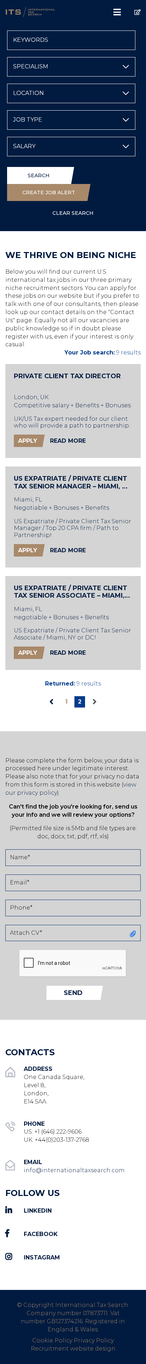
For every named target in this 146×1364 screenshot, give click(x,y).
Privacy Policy (94, 1340)
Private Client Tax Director (67, 376)
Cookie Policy (52, 1340)
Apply (27, 440)
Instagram (42, 1257)
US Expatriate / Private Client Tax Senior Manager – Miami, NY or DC (72, 482)
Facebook (41, 1234)
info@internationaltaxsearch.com (74, 1170)
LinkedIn (38, 1210)
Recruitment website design (73, 1348)
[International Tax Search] (36, 11)
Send (73, 993)
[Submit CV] (132, 9)
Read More (68, 440)
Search (39, 175)
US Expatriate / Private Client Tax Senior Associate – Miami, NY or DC (70, 592)
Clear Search (73, 213)
